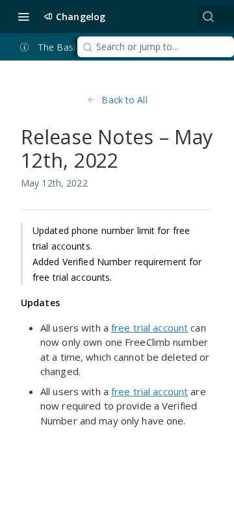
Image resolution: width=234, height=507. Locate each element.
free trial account (149, 327)
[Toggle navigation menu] (23, 16)
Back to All (124, 100)
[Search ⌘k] (208, 16)
